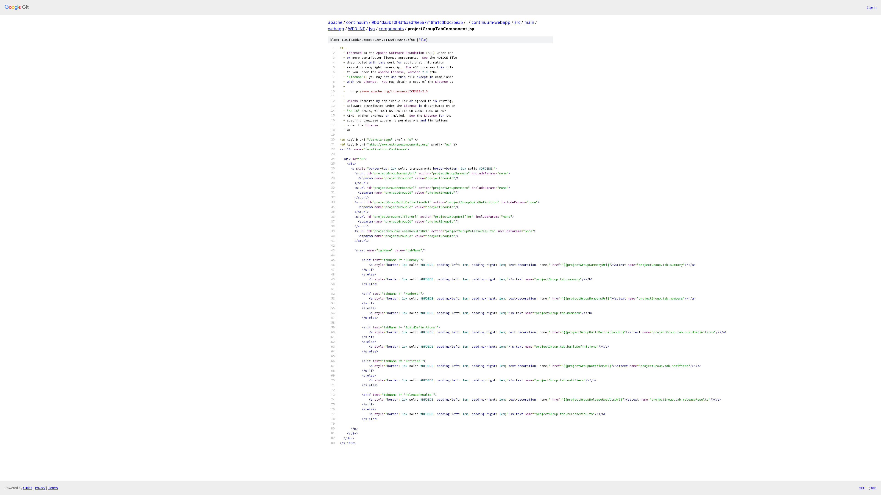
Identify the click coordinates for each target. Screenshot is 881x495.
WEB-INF (356, 28)
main (529, 22)
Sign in (871, 7)
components (391, 28)
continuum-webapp (490, 22)
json (872, 488)
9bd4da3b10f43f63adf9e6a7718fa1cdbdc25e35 (417, 22)
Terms (53, 488)
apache (335, 22)
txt (861, 488)
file (422, 40)
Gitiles (27, 488)
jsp (372, 28)
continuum (357, 22)
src (517, 22)
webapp (336, 28)
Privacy (40, 488)
